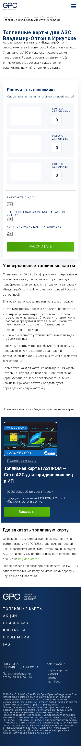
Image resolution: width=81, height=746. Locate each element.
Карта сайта (56, 664)
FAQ (6, 644)
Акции (10, 616)
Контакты (14, 630)
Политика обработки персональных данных (17, 675)
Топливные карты (23, 609)
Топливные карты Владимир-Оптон (41, 17)
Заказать (27, 512)
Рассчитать (40, 246)
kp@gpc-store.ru (29, 559)
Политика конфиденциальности (20, 665)
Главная (8, 17)
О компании (16, 637)
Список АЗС (15, 623)
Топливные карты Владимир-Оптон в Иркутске (31, 20)
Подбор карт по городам (57, 672)
